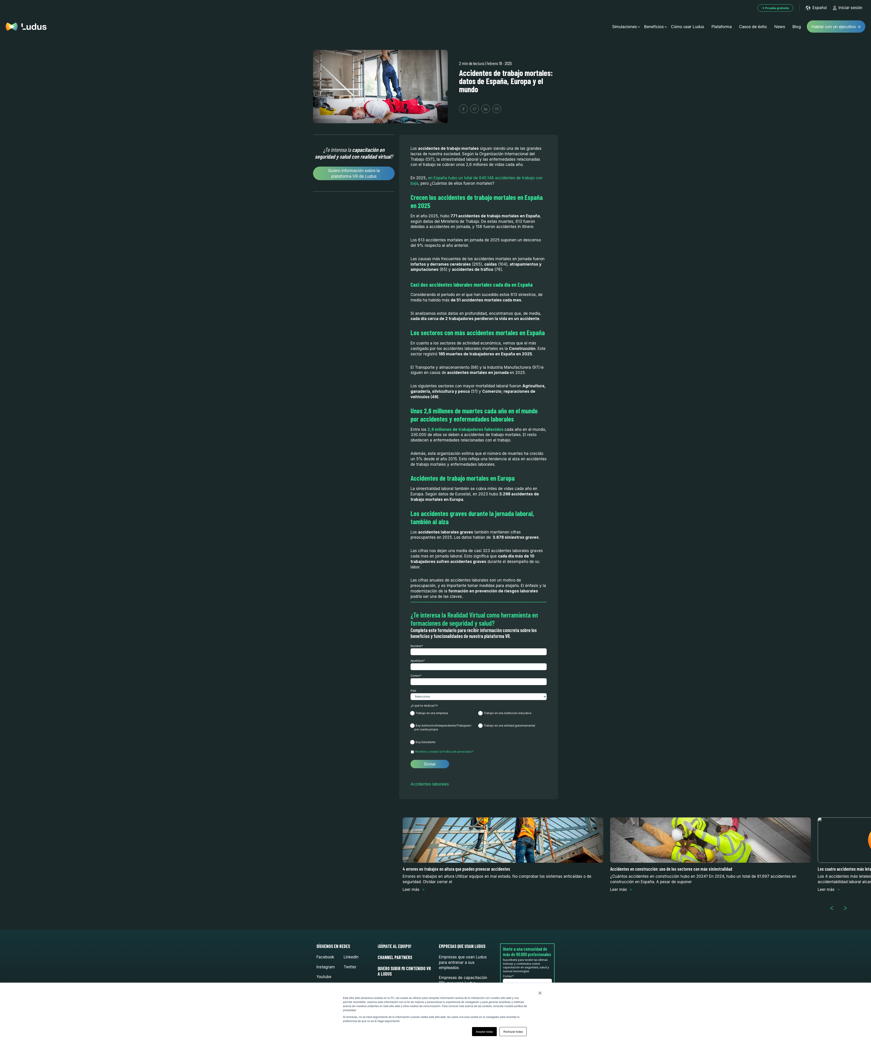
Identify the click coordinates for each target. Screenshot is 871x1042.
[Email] (496, 108)
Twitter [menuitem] (350, 967)
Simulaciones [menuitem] (624, 26)
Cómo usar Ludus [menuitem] (687, 26)
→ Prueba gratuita (775, 8)
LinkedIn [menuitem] (351, 957)
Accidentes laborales (430, 784)
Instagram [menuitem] (325, 967)
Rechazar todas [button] (513, 1031)
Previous (833, 908)
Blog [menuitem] (796, 26)
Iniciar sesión (850, 7)
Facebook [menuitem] (325, 957)
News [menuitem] (779, 26)
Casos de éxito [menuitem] (753, 26)
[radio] (445, 713)
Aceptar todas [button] (484, 1031)
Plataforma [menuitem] (721, 26)
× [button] (540, 991)
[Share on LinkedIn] (485, 108)
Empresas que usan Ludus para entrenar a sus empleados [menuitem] (463, 962)
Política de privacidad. (457, 751)
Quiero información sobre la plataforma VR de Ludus (354, 173)
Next (847, 908)
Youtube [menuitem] (323, 976)
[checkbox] (479, 727)
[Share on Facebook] (463, 108)
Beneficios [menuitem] (654, 26)
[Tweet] (474, 108)
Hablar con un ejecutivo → (836, 26)
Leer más (411, 889)
